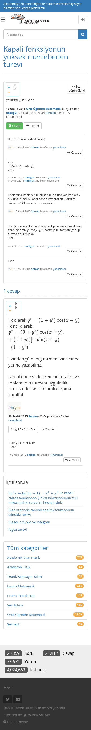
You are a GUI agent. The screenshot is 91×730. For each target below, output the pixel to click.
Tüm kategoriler (27, 548)
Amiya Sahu (56, 708)
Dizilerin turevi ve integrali (29, 522)
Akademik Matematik (23, 557)
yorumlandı (59, 147)
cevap (16, 126)
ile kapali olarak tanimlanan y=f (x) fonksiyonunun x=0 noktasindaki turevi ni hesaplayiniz (42, 498)
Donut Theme (14, 708)
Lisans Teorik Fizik (21, 595)
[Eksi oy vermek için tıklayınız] (8, 92)
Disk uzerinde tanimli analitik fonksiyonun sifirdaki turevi (41, 512)
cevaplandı (15, 420)
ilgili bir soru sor (24, 429)
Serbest (13, 624)
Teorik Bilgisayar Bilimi (25, 576)
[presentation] (53, 320)
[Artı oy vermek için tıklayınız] (8, 87)
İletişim (8, 687)
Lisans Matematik (21, 586)
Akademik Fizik (18, 567)
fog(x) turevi (17, 529)
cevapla (76, 152)
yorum (34, 126)
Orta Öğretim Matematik (43, 109)
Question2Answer (36, 715)
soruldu (51, 113)
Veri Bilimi (15, 605)
